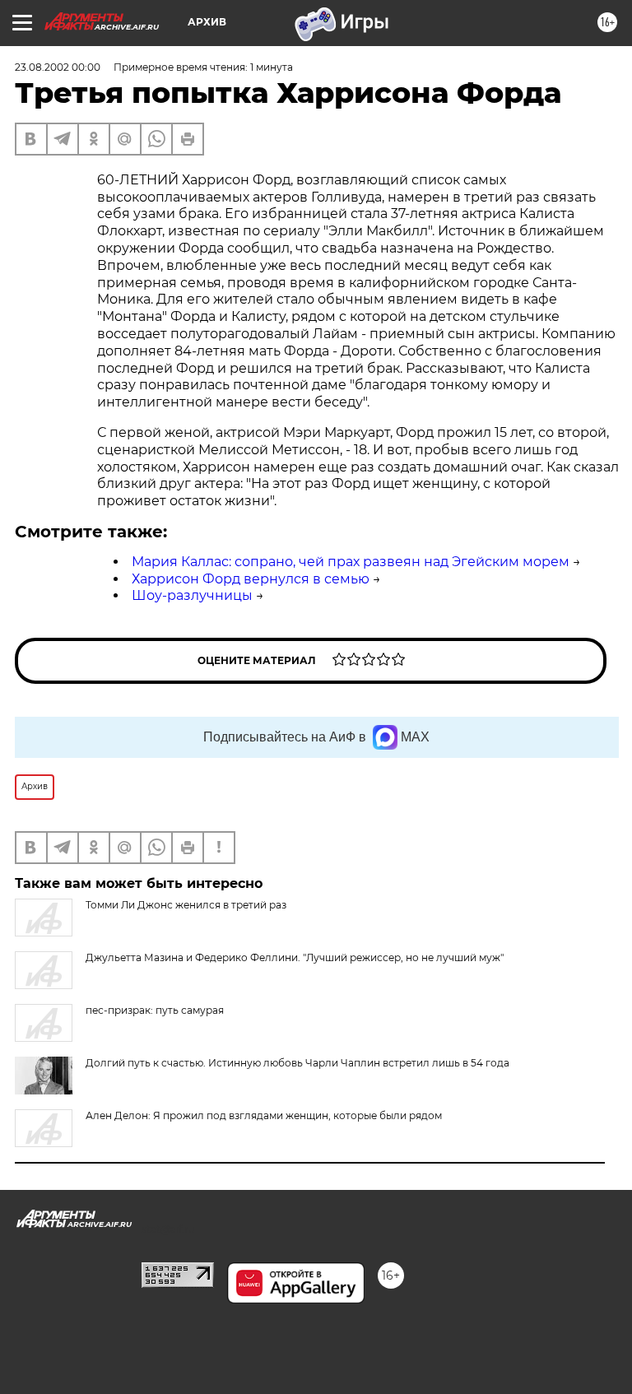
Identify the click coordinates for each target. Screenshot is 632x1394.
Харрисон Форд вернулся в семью (250, 579)
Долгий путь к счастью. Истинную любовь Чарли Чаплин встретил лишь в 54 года (297, 1063)
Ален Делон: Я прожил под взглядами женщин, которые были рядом (264, 1115)
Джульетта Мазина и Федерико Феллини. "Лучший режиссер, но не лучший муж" (295, 957)
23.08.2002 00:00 (57, 67)
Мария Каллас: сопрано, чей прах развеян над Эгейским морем (350, 561)
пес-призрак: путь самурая (155, 1010)
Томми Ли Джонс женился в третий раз (186, 905)
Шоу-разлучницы (192, 595)
